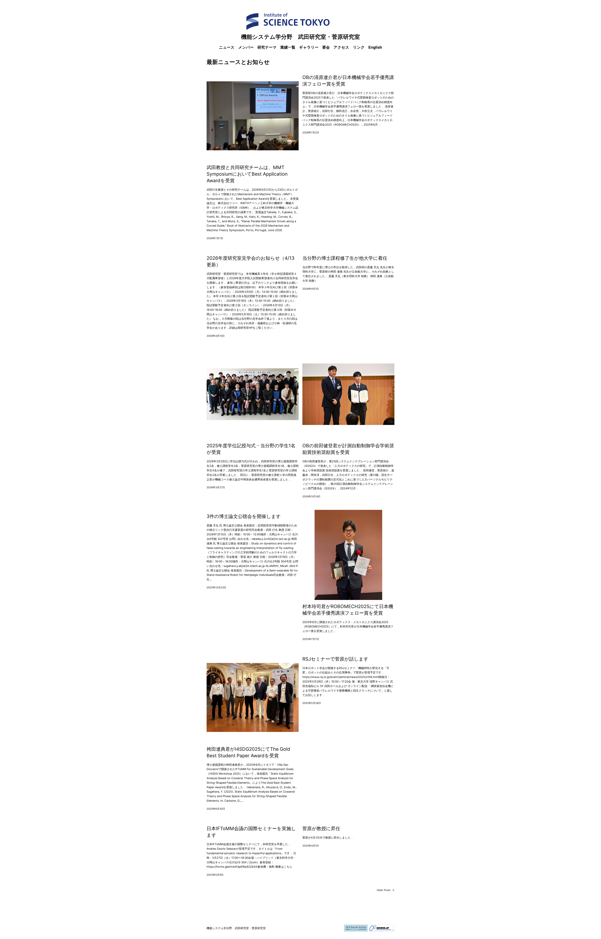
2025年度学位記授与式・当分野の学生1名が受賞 (251, 449)
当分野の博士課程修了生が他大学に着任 (344, 258)
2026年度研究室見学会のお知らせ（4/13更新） (250, 261)
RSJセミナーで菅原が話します (335, 659)
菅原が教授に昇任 (321, 828)
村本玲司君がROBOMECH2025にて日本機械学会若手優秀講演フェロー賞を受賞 (347, 610)
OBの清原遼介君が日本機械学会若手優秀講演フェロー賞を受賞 (348, 80)
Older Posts (385, 890)
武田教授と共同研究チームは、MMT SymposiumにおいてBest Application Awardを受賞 (247, 174)
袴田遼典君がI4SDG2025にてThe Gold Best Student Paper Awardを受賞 (248, 752)
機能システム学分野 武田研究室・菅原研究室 (300, 36)
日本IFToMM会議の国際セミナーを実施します (251, 832)
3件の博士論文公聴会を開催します (244, 516)
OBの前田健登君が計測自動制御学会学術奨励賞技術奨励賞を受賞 (348, 449)
